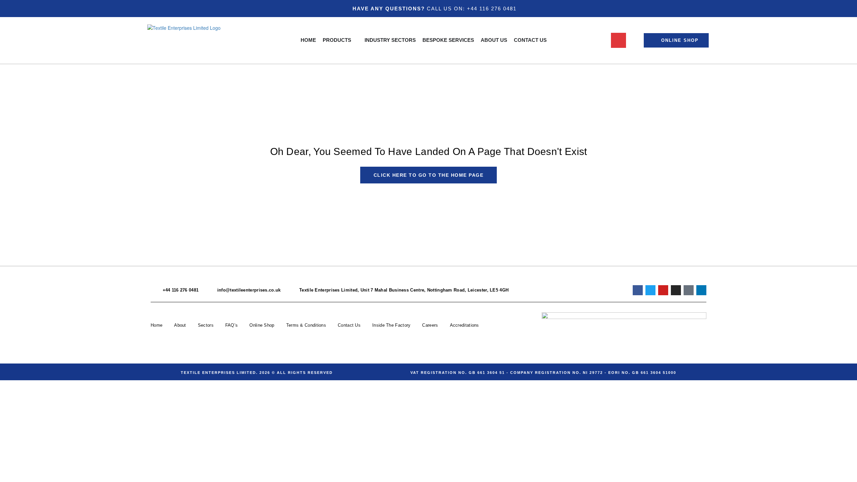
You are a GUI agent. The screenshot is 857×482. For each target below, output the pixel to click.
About (180, 325)
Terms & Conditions (306, 325)
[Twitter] (650, 290)
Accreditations (464, 325)
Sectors (206, 325)
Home (156, 325)
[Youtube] (663, 290)
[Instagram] (676, 290)
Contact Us (349, 325)
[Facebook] (638, 290)
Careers (430, 325)
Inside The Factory (391, 325)
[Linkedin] (701, 290)
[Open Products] (355, 40)
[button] (618, 40)
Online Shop (261, 325)
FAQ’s (231, 325)
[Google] (689, 290)
